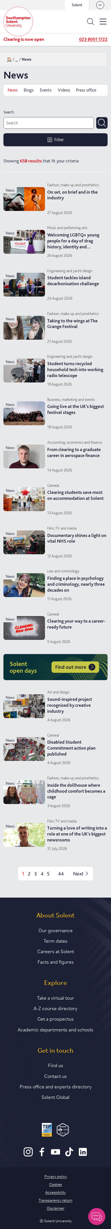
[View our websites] (100, 5)
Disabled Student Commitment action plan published (71, 748)
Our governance (55, 929)
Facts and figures (56, 961)
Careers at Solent (55, 950)
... (16, 59)
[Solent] (18, 21)
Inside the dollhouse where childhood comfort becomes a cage (76, 791)
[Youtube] (55, 1155)
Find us (55, 1064)
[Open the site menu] (103, 21)
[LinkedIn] (82, 1155)
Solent (77, 5)
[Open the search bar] (90, 21)
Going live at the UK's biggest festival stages (75, 409)
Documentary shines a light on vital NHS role (76, 538)
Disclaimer (55, 1208)
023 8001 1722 (93, 39)
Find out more (70, 667)
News (13, 90)
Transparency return (55, 1200)
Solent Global (55, 1096)
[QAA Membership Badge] (62, 1130)
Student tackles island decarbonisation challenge (73, 280)
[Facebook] (41, 1155)
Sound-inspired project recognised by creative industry (69, 705)
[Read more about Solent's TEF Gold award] (47, 1130)
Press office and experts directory (56, 1086)
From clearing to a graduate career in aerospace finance (74, 452)
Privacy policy (55, 1176)
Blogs (29, 90)
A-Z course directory (55, 1007)
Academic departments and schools (55, 1029)
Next (78, 874)
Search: (9, 112)
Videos (64, 90)
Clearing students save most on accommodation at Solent (75, 495)
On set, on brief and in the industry (72, 195)
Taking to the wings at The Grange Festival (72, 323)
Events (46, 90)
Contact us (55, 1075)
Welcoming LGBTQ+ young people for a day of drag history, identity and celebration (73, 243)
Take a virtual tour (55, 997)
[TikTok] (69, 1155)
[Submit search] (102, 122)
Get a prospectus (55, 1018)
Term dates (55, 940)
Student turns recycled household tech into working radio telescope (75, 369)
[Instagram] (28, 1155)
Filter (59, 139)
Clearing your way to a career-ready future (76, 624)
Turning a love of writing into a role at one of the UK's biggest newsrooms (77, 834)
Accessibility (55, 1192)
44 (61, 874)
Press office (86, 90)
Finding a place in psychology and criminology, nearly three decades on (76, 584)
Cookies (55, 1184)
